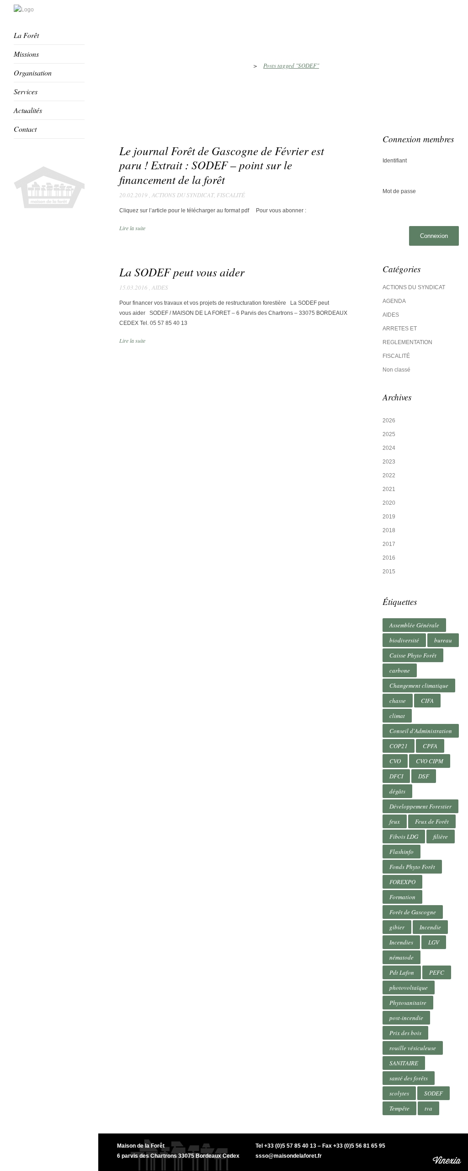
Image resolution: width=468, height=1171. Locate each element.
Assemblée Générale (414, 625)
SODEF (433, 1093)
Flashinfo (401, 851)
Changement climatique (418, 685)
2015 (389, 571)
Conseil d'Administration (420, 731)
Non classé (396, 370)
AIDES (160, 287)
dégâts (397, 791)
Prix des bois (405, 1033)
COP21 (398, 746)
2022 (389, 475)
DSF (423, 776)
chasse (397, 700)
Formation (402, 897)
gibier (396, 927)
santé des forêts (408, 1078)
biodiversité (404, 640)
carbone (399, 670)
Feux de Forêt (432, 821)
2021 (389, 489)
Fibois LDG (403, 836)
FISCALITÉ (231, 195)
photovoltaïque (408, 987)
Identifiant (395, 160)
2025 (389, 434)
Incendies (401, 942)
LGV (433, 942)
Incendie (430, 927)
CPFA (430, 746)
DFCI (396, 776)
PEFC (436, 972)
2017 (389, 544)
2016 (389, 558)
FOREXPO (402, 882)
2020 (389, 503)
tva (428, 1108)
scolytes (399, 1093)
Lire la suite (132, 228)
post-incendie (406, 1018)
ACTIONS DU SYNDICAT (183, 195)
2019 (389, 516)
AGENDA (394, 301)
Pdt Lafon (401, 972)
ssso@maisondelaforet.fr (288, 1156)
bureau (443, 640)
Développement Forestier (420, 806)
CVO (395, 761)
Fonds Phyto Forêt (412, 867)
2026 (389, 420)
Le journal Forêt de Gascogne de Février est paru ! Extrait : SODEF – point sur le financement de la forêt (221, 165)
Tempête (399, 1108)
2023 (389, 462)
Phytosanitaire (407, 1002)
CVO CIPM (429, 761)
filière (440, 836)
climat (397, 716)
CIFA (427, 700)
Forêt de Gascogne (412, 912)
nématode (401, 957)
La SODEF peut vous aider (182, 272)
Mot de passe (399, 191)
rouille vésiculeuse (412, 1048)
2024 (389, 448)
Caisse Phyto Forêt (412, 655)
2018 (389, 530)
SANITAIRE (403, 1063)
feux (394, 821)
